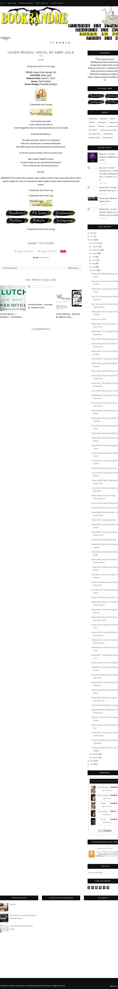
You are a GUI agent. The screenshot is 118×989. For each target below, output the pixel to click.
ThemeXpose (20, 986)
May (93, 263)
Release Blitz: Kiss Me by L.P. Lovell (104, 468)
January (95, 757)
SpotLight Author (94, 137)
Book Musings (42, 3)
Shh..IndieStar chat (95, 134)
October (95, 247)
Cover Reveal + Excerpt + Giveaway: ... (12, 315)
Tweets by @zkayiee (95, 872)
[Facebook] (50, 43)
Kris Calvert (108, 798)
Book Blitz (101, 126)
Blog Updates (93, 130)
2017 (92, 240)
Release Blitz (93, 118)
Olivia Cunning (108, 806)
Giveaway (92, 122)
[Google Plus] (53, 43)
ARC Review (103, 118)
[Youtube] (69, 43)
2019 (92, 236)
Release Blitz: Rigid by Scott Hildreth (105, 433)
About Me (12, 3)
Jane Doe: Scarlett (103, 795)
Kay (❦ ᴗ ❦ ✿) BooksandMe (104, 852)
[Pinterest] (60, 43)
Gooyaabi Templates (43, 986)
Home (2, 3)
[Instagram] (63, 43)
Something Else (103, 787)
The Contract (103, 811)
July (93, 257)
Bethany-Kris (108, 822)
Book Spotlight (108, 134)
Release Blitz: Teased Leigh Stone (104, 520)
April (93, 267)
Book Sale (92, 126)
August (94, 253)
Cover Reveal (44, 257)
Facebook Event (108, 137)
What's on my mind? (99, 319)
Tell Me (103, 803)
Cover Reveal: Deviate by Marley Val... (68, 315)
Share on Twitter (48, 251)
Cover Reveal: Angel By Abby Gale (104, 540)
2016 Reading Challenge (105, 848)
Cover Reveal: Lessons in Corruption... (40, 306)
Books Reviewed (26, 3)
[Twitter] (57, 43)
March (94, 270)
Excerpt (112, 118)
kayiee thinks (57, 3)
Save (64, 251)
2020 (92, 233)
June (94, 260)
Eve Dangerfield (108, 790)
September (96, 250)
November (96, 243)
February (95, 754)
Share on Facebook (25, 251)
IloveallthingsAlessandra (108, 130)
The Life (103, 820)
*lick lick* (13, 904)
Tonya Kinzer (108, 814)
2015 (92, 764)
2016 (92, 761)
